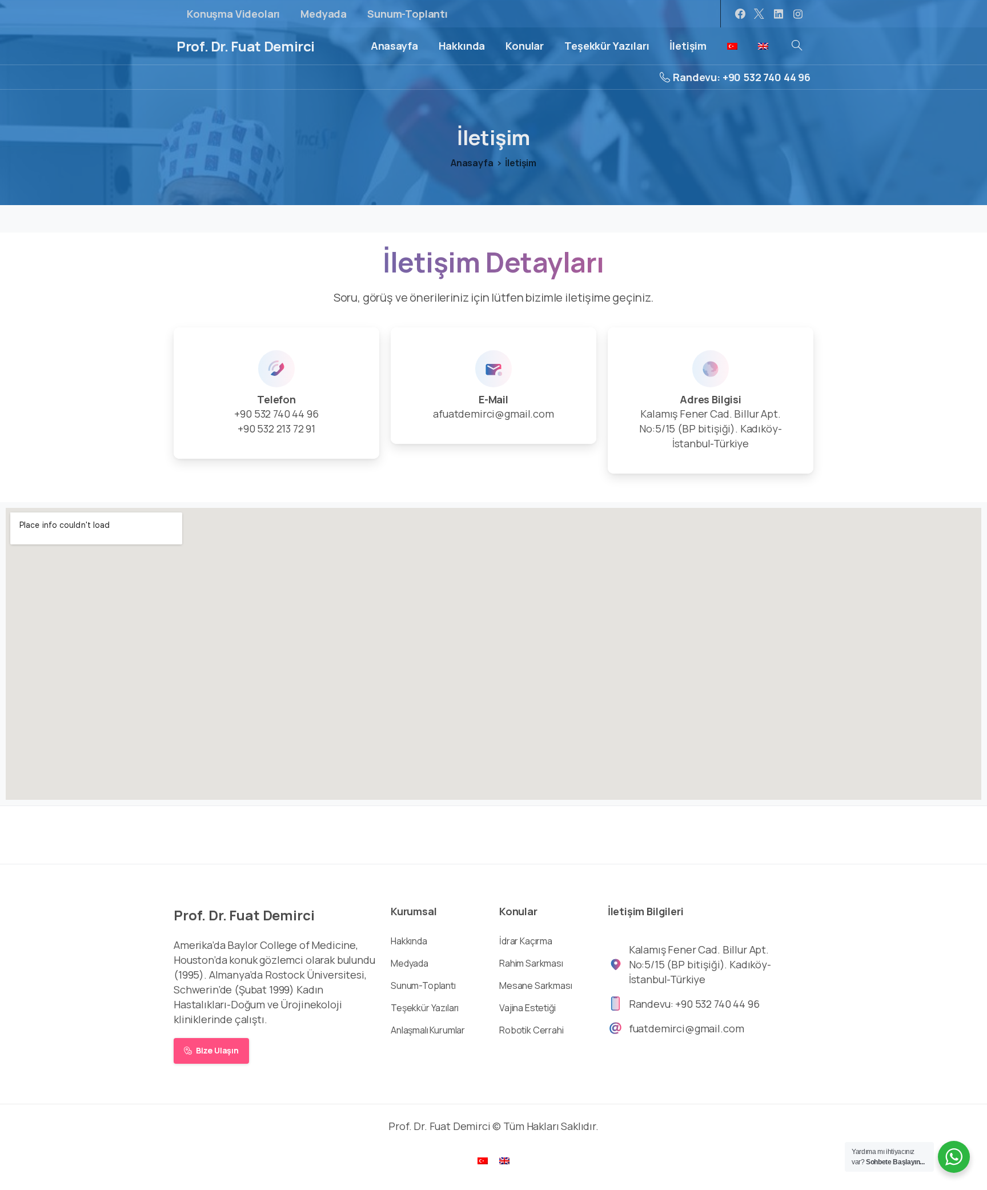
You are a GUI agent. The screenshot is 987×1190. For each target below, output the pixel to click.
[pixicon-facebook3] (802, 833)
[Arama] (797, 46)
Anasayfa (472, 163)
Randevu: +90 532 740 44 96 (742, 77)
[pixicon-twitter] (734, 833)
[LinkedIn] (778, 14)
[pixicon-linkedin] (756, 833)
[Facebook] (740, 14)
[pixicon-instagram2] (779, 833)
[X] (759, 14)
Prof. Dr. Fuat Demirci (245, 46)
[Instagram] (798, 14)
